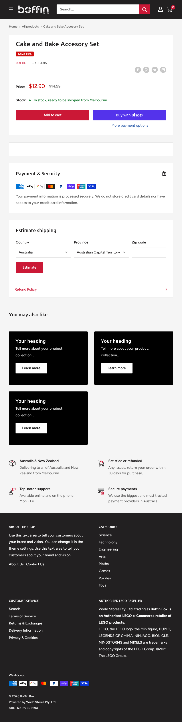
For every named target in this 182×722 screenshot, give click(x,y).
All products (30, 26)
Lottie (21, 63)
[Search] (144, 9)
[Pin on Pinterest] (146, 69)
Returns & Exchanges (25, 623)
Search (14, 609)
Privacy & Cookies (23, 638)
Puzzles (105, 578)
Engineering (108, 549)
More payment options (129, 125)
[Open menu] (11, 9)
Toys (102, 585)
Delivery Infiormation (26, 630)
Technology (108, 542)
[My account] (160, 9)
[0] (169, 9)
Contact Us (35, 564)
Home (13, 26)
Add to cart (52, 115)
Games (104, 571)
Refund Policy (26, 289)
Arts (102, 556)
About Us (16, 564)
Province (81, 242)
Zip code (139, 242)
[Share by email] (163, 69)
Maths (104, 564)
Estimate (29, 267)
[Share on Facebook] (138, 69)
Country (22, 242)
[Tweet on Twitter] (155, 69)
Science (105, 535)
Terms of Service (22, 616)
